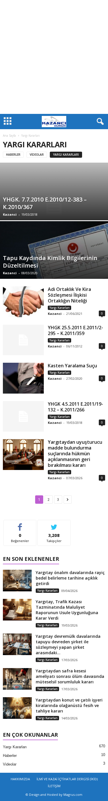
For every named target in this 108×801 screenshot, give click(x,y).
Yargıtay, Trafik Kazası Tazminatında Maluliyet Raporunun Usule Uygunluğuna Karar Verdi (67, 610)
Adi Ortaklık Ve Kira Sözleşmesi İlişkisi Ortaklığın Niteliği (69, 295)
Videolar (37, 155)
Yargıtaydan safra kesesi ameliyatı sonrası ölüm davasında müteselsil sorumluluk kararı (70, 676)
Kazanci (10, 214)
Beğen (20, 524)
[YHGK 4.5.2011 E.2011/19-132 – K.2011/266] (23, 416)
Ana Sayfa (9, 136)
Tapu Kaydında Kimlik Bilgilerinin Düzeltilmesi (50, 261)
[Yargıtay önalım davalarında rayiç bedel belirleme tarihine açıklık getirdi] (17, 580)
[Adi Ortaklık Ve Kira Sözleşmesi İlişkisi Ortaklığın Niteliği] (23, 301)
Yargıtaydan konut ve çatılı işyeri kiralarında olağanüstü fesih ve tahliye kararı (69, 705)
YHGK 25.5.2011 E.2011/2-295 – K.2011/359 (75, 330)
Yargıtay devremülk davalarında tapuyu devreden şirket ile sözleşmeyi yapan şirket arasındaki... (68, 644)
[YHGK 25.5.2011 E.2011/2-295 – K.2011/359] (23, 340)
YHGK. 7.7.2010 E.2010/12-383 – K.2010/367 (45, 203)
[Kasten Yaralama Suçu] (23, 378)
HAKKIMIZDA (20, 779)
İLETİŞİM (54, 786)
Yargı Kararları (66, 155)
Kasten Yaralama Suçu (72, 365)
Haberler (13, 155)
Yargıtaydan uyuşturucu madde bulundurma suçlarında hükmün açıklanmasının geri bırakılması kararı (75, 453)
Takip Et (54, 524)
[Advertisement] (54, 57)
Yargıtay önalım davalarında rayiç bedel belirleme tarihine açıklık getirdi (70, 578)
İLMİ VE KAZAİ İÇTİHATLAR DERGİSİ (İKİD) (67, 779)
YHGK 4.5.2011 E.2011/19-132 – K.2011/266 (75, 407)
